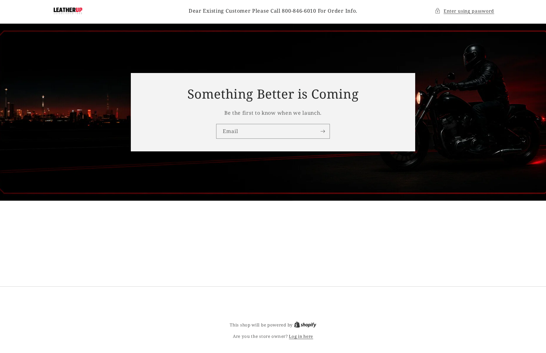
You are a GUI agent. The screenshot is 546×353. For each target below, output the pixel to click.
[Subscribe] (323, 131)
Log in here (301, 336)
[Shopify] (305, 325)
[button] (464, 11)
